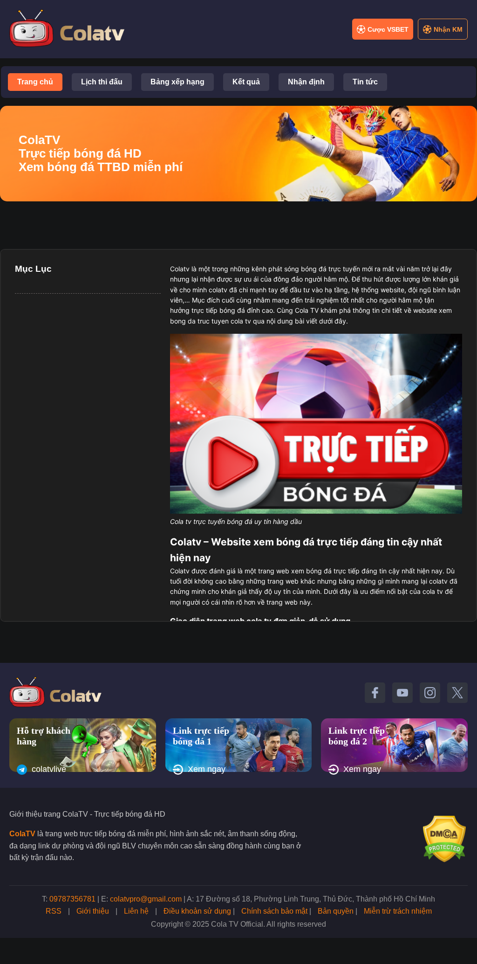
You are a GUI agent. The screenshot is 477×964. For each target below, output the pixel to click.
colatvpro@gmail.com (146, 899)
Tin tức (365, 82)
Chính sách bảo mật (274, 911)
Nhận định (306, 82)
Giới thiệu (92, 911)
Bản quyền (336, 911)
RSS (53, 911)
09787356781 (72, 899)
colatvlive (49, 769)
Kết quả (246, 82)
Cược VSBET (388, 29)
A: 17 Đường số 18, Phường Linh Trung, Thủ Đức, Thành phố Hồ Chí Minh (311, 899)
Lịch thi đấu (102, 82)
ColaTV (22, 834)
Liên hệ (136, 911)
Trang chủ (35, 82)
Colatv (180, 269)
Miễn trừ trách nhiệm (398, 911)
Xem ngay (206, 769)
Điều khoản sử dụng (197, 911)
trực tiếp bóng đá (218, 310)
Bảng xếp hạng (177, 82)
